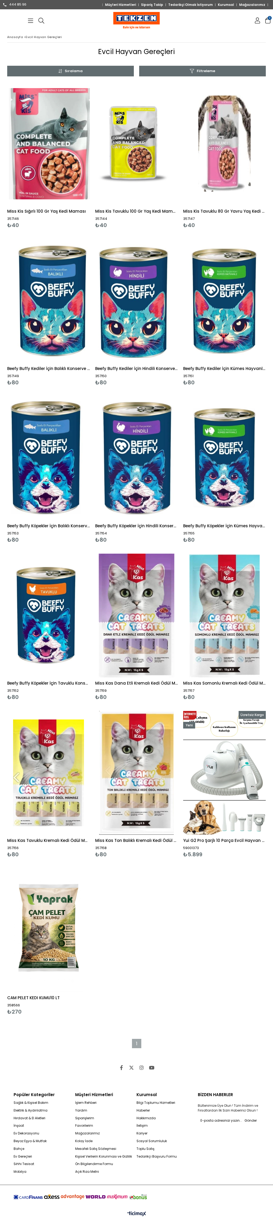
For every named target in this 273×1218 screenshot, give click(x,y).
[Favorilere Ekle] (48, 155)
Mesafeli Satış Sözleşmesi (95, 1149)
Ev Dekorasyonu (26, 1133)
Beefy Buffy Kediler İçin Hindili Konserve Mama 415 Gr (136, 368)
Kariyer (141, 1133)
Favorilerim (84, 1126)
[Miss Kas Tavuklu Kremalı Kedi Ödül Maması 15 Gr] (48, 773)
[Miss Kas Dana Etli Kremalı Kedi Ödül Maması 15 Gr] (136, 615)
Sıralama (74, 70)
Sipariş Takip (152, 4)
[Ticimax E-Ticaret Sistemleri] (136, 1214)
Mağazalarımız (252, 4)
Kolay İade (84, 1141)
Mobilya (20, 1172)
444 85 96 (17, 5)
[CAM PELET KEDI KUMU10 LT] (48, 930)
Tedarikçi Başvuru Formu (156, 1156)
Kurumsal (226, 4)
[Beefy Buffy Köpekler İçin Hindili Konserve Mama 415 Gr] (136, 458)
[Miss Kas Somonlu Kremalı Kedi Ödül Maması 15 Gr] (224, 615)
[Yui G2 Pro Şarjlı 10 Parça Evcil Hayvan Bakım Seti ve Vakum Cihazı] (224, 773)
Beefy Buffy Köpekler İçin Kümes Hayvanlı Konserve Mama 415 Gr (224, 526)
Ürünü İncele (68, 155)
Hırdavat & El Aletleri (29, 1118)
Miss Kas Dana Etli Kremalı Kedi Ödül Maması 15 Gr (136, 683)
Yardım (81, 1110)
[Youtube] (152, 1068)
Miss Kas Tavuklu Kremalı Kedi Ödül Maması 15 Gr (48, 840)
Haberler (143, 1110)
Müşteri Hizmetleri (120, 4)
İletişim (142, 1126)
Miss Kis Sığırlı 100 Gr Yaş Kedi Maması (46, 211)
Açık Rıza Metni (87, 1172)
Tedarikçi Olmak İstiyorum (190, 4)
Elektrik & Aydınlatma (30, 1110)
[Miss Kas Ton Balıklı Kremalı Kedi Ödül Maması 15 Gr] (136, 773)
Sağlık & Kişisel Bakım (31, 1103)
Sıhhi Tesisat (24, 1164)
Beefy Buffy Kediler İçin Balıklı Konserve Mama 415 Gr (48, 368)
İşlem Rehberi (86, 1103)
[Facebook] (121, 1068)
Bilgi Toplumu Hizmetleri (155, 1103)
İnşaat (19, 1126)
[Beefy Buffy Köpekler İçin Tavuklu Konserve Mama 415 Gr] (48, 615)
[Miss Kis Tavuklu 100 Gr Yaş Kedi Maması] (136, 143)
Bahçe (19, 1149)
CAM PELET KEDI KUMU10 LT (33, 998)
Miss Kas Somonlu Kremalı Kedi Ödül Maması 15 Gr (224, 683)
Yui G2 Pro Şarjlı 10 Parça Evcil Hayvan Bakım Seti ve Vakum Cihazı (224, 840)
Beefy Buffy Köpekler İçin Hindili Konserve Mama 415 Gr (136, 526)
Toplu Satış (145, 1149)
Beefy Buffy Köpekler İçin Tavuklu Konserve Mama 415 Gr (48, 683)
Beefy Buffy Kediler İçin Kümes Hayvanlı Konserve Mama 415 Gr (224, 368)
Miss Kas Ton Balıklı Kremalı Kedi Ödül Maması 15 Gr (136, 840)
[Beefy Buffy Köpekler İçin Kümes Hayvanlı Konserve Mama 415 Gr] (224, 458)
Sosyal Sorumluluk (151, 1141)
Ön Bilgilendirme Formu (94, 1164)
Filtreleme (206, 70)
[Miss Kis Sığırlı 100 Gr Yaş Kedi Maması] (48, 143)
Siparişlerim (84, 1118)
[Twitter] (131, 1068)
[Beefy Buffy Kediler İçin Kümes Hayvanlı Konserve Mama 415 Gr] (224, 301)
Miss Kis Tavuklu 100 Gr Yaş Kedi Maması (136, 211)
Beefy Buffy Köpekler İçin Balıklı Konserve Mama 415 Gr (48, 526)
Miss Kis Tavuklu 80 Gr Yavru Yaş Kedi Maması (224, 211)
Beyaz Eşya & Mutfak (30, 1141)
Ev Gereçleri (23, 1156)
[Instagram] (141, 1068)
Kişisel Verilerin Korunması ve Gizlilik (103, 1156)
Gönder (250, 1120)
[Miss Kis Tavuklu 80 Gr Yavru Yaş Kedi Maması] (224, 143)
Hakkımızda (146, 1118)
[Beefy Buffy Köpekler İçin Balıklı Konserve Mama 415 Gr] (48, 458)
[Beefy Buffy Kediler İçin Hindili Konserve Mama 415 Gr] (136, 301)
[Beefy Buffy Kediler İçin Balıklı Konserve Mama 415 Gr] (48, 301)
